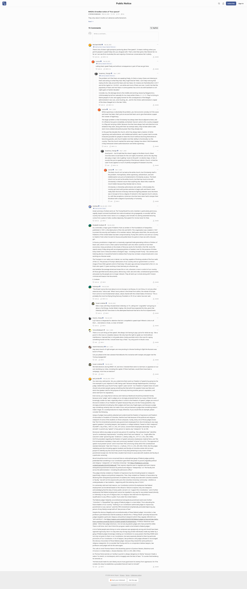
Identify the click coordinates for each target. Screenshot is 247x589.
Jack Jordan (96, 378)
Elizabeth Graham (98, 225)
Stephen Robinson (94, 14)
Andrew (95, 206)
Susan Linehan (100, 303)
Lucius (98, 61)
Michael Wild (97, 45)
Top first (155, 28)
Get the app (133, 580)
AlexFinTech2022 (98, 347)
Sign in (241, 3)
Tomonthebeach (98, 330)
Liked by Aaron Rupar (100, 208)
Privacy (122, 575)
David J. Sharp (97, 318)
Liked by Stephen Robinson (105, 63)
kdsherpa (96, 286)
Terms (128, 575)
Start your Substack (118, 580)
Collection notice (136, 575)
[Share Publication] (223, 3)
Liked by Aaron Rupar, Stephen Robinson (105, 47)
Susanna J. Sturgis (105, 73)
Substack (114, 585)
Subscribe (231, 3)
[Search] (219, 3)
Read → (90, 21)
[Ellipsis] (157, 44)
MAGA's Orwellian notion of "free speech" (104, 12)
